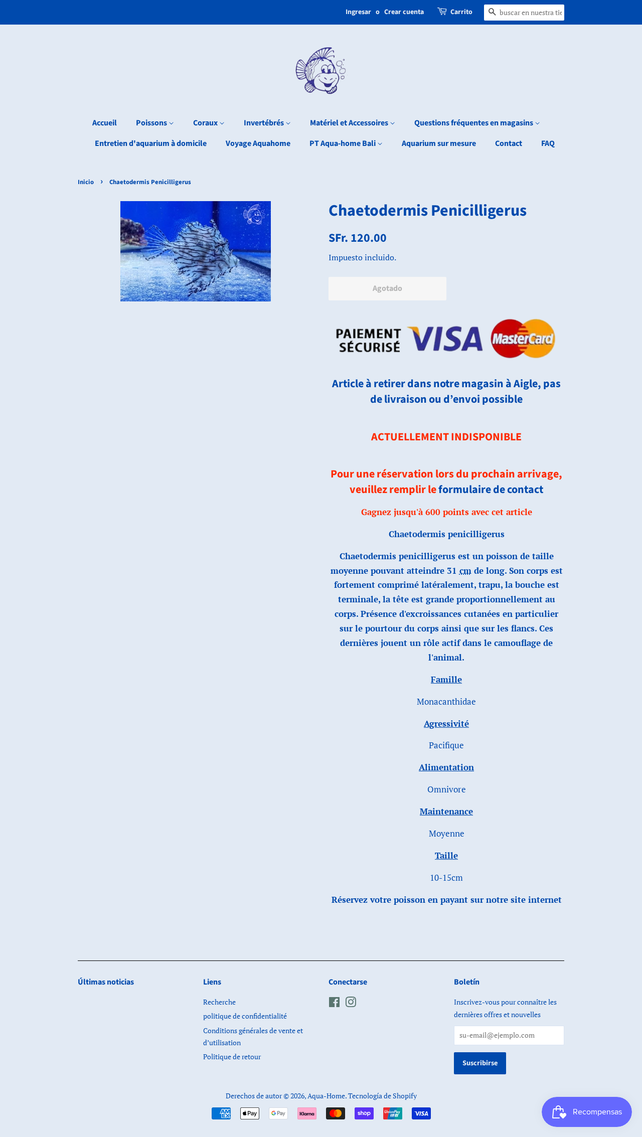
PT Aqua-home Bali (343, 143)
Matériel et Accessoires (350, 122)
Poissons (152, 122)
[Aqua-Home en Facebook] (334, 1004)
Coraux (206, 122)
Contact (508, 143)
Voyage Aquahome (258, 143)
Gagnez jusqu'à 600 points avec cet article (446, 512)
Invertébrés (264, 122)
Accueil (104, 122)
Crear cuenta (404, 12)
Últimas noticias (106, 982)
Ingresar (358, 12)
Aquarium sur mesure (439, 143)
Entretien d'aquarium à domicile (151, 143)
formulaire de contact (490, 489)
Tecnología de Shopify (382, 1095)
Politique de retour (232, 1056)
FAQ (548, 143)
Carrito (461, 12)
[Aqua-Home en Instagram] (350, 1004)
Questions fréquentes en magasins (474, 122)
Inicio (86, 182)
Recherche (219, 1002)
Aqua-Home (326, 1095)
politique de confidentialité (245, 1016)
